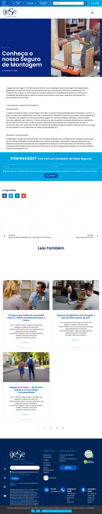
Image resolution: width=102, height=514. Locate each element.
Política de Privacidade (20, 474)
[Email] (46, 490)
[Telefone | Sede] (63, 490)
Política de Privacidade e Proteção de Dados (56, 511)
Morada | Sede (92, 490)
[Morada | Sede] (83, 490)
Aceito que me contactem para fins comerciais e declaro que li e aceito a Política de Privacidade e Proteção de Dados (51, 171)
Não (38, 511)
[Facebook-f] (91, 3)
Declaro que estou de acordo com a (24, 473)
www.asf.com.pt (16, 500)
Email (53, 489)
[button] (92, 12)
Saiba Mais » (26, 342)
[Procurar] (85, 3)
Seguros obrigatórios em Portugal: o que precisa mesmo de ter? (76, 316)
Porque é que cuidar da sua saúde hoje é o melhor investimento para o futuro (26, 318)
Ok (33, 511)
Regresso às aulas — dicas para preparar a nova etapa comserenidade (26, 390)
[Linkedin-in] (95, 3)
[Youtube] (97, 3)
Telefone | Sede (71, 490)
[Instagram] (93, 3)
